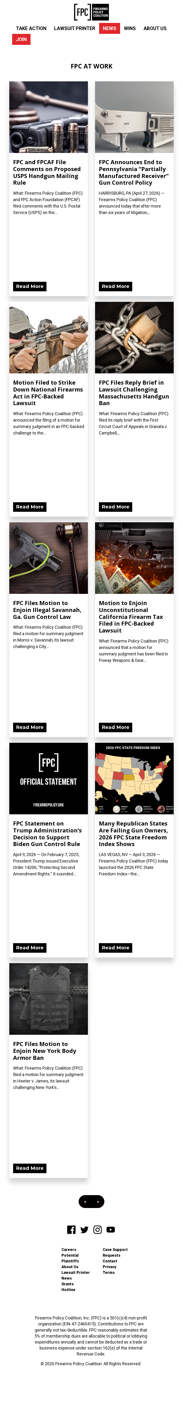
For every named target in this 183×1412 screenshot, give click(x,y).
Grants (67, 1284)
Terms (109, 1272)
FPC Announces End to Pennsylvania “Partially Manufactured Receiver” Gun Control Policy (134, 172)
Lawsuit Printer (74, 28)
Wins (130, 28)
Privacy (109, 1267)
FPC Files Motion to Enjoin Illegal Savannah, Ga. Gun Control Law (47, 610)
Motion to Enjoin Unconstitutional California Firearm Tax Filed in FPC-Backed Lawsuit (131, 616)
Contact (110, 1261)
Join (21, 39)
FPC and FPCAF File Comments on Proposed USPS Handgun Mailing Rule (47, 172)
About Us (155, 28)
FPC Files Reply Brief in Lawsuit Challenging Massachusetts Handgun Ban (134, 392)
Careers (68, 1249)
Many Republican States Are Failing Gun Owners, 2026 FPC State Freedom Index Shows (133, 833)
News (109, 28)
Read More (30, 286)
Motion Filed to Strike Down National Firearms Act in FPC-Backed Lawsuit (48, 392)
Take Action (31, 28)
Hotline (68, 1289)
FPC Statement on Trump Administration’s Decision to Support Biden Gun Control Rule (47, 833)
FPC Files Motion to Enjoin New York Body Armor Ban (44, 1051)
